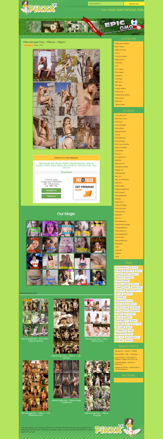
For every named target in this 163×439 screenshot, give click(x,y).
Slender (119, 324)
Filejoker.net (51, 196)
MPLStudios (120, 192)
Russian (119, 314)
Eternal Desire (122, 284)
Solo (120, 10)
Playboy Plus (120, 212)
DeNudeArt (119, 128)
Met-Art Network (122, 179)
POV (117, 66)
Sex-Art (118, 218)
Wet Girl (119, 340)
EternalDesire (122, 281)
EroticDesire (120, 141)
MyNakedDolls (121, 195)
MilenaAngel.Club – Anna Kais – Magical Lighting (35, 340)
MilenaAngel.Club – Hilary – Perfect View (97, 340)
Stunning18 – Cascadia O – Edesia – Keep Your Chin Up (126, 358)
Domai (117, 135)
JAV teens (119, 69)
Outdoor (39, 165)
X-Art (117, 247)
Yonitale (118, 250)
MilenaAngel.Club (77, 163)
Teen (140, 10)
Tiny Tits (66, 167)
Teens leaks (120, 104)
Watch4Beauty (121, 240)
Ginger (118, 287)
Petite (47, 165)
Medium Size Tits (134, 291)
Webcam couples (122, 43)
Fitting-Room (120, 157)
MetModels (119, 186)
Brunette (129, 271)
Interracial (119, 91)
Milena (65, 163)
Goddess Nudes (121, 167)
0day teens (119, 59)
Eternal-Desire (121, 147)
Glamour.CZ (119, 163)
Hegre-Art (119, 170)
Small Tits (72, 165)
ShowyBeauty (120, 221)
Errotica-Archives (122, 144)
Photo (111, 10)
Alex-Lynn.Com (121, 118)
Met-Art (118, 176)
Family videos (120, 88)
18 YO (117, 53)
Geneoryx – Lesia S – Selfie (126, 351)
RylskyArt (118, 215)
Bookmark (134, 4)
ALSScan (118, 122)
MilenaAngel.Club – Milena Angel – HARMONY (66, 401)
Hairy (126, 287)
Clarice (119, 274)
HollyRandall (120, 173)
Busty (138, 271)
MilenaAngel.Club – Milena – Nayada (97, 414)
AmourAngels (120, 125)
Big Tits (134, 267)
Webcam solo (120, 50)
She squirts (119, 98)
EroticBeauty (120, 138)
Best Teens (119, 47)
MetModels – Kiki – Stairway (126, 354)
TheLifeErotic (120, 231)
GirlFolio (118, 160)
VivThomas (119, 237)
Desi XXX (118, 101)
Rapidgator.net (51, 190)
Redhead (135, 310)
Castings (118, 79)
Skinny (60, 165)
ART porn (119, 82)
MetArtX (118, 183)
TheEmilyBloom (121, 228)
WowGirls (118, 244)
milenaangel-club (46, 163)
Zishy (117, 256)
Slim (104, 10)
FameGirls (119, 151)
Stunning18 (120, 330)
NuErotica (119, 202)
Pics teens (119, 72)
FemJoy (118, 154)
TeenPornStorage (122, 224)
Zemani (118, 253)
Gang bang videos (122, 95)
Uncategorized (121, 234)
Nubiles (118, 199)
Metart (128, 294)
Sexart (128, 317)
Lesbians (118, 75)
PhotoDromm (120, 208)
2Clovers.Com (120, 115)
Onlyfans (118, 63)
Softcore (130, 10)
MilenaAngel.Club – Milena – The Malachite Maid (35, 414)
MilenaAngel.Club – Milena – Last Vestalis (66, 357)
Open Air (89, 163)
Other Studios (121, 205)
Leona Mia (119, 291)
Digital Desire (120, 131)
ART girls (118, 85)
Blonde (58, 163)
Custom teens (121, 56)
